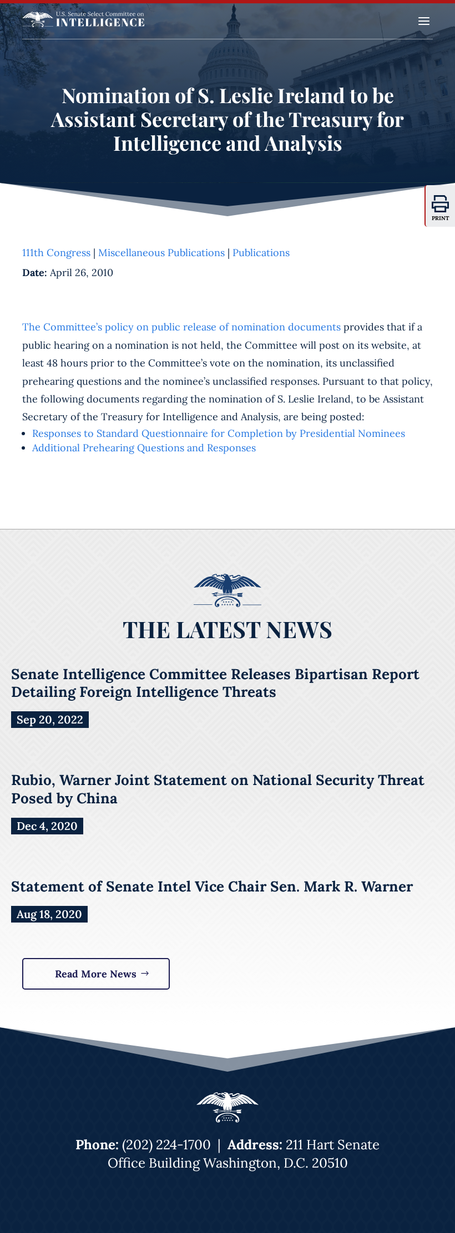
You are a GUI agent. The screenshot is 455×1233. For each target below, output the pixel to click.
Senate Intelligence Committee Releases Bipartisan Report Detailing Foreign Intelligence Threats (215, 683)
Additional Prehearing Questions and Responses (144, 447)
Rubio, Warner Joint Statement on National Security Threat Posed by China (217, 789)
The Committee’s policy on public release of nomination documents (181, 326)
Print (440, 218)
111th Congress (56, 252)
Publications (261, 252)
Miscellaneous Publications (161, 252)
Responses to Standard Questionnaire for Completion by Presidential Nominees (218, 433)
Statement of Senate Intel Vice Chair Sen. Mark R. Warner (212, 886)
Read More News (95, 973)
